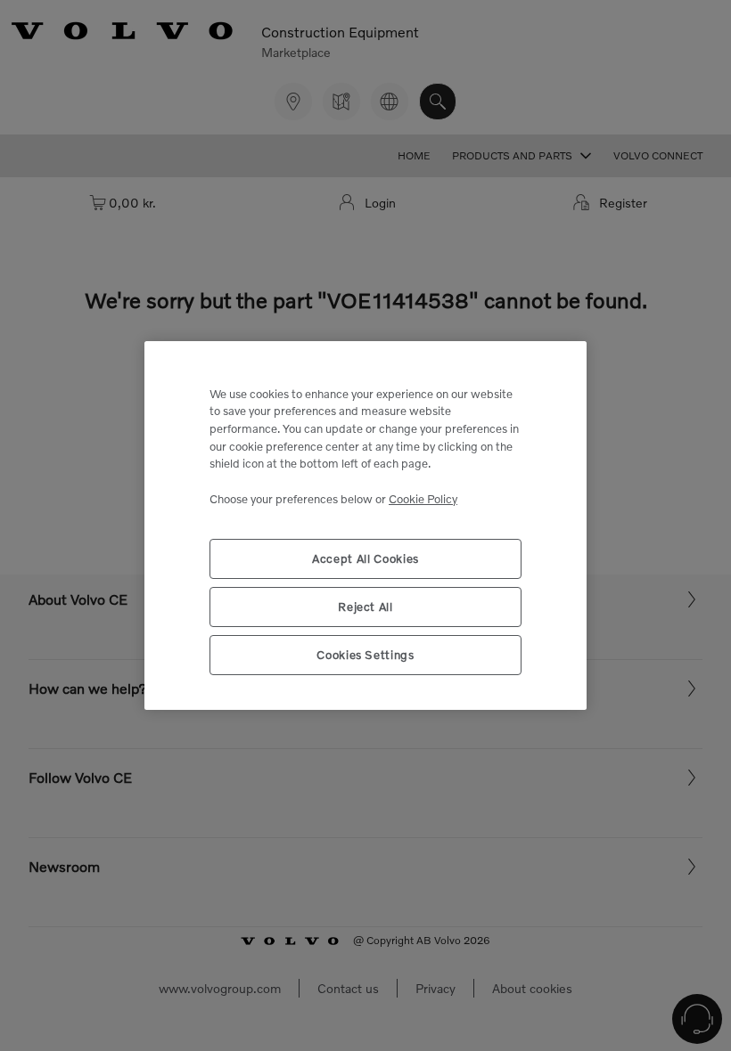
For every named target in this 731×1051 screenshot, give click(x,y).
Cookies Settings (365, 655)
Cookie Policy (423, 499)
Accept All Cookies (365, 558)
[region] (365, 526)
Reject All (365, 606)
